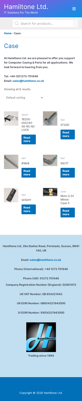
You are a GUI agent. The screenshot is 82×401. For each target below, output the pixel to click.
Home (8, 33)
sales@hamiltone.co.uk (28, 80)
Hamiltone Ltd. (26, 7)
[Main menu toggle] (74, 9)
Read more (26, 139)
